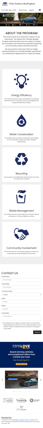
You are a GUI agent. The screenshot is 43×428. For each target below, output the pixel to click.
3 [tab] (20, 392)
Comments (5, 313)
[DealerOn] (7, 418)
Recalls (32, 420)
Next (40, 379)
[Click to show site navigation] (40, 10)
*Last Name (5, 284)
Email (3, 298)
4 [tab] (23, 392)
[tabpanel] (21, 380)
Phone (4, 306)
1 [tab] (14, 392)
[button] (8, 10)
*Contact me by (7, 291)
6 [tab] (29, 392)
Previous (2, 379)
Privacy (27, 420)
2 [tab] (17, 392)
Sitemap (22, 420)
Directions (23, 10)
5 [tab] (26, 392)
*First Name (5, 277)
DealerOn (16, 420)
